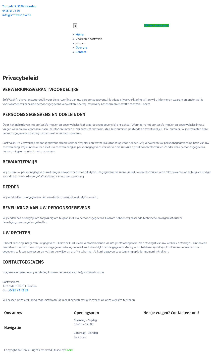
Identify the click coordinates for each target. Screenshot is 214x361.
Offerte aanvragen (156, 25)
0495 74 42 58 (18, 290)
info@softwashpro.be (16, 15)
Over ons (81, 48)
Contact (81, 52)
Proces (80, 43)
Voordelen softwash (89, 39)
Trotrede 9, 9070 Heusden (19, 6)
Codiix (69, 350)
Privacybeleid (12, 335)
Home (80, 35)
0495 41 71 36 (11, 11)
